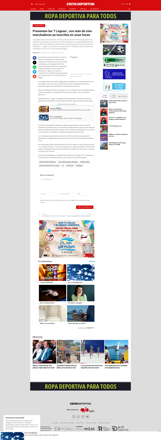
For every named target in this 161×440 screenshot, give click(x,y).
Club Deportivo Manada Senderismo (68, 162)
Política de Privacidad (103, 423)
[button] (32, 4)
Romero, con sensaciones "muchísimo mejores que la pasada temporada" (117, 110)
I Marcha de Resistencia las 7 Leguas (49, 165)
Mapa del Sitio (80, 423)
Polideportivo (94, 9)
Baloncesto (62, 9)
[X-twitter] (124, 4)
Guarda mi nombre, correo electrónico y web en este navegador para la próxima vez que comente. (65, 201)
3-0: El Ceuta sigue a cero (115, 126)
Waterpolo (83, 9)
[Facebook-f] (122, 4)
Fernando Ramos (84, 162)
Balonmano (72, 9)
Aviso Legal (55, 423)
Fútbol (42, 9)
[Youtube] (129, 4)
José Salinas (69, 165)
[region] (21, 426)
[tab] (104, 96)
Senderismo (79, 165)
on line (80, 144)
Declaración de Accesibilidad (67, 423)
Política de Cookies (91, 423)
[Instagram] (127, 4)
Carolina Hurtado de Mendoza (47, 162)
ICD (63, 165)
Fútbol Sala (51, 9)
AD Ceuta (33, 9)
